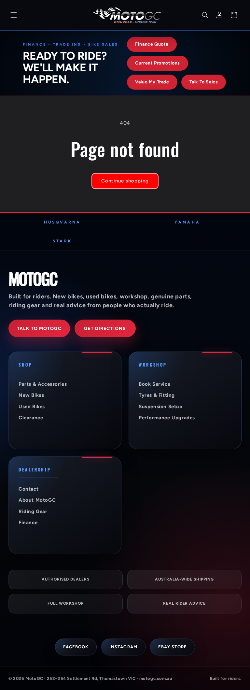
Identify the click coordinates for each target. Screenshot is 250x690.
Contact (28, 489)
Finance (28, 522)
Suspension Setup (161, 407)
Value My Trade (152, 82)
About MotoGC (37, 500)
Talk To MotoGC (39, 328)
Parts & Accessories (43, 384)
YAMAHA (187, 222)
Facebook (76, 646)
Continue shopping (125, 181)
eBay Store (172, 646)
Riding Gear (33, 511)
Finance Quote (152, 44)
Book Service (154, 384)
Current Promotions (157, 63)
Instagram (123, 646)
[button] (14, 15)
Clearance (31, 418)
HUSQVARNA (62, 222)
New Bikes (31, 395)
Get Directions (105, 328)
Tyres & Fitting (157, 395)
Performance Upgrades (167, 418)
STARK (62, 241)
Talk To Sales (203, 82)
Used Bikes (32, 407)
